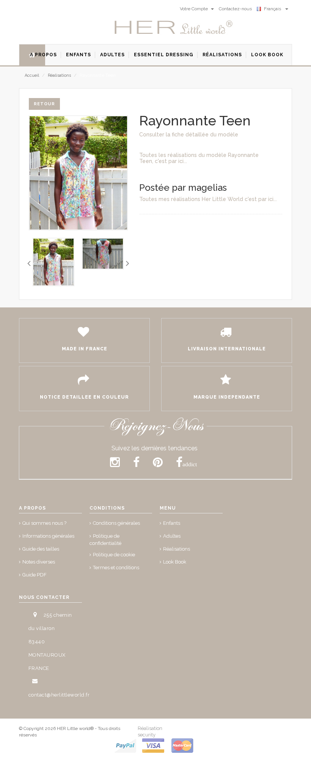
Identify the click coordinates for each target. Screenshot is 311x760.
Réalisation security (150, 731)
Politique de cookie (114, 554)
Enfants (171, 523)
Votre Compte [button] (194, 8)
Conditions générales (116, 523)
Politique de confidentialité (105, 539)
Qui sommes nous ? (44, 523)
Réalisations (59, 75)
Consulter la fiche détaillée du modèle (188, 134)
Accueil (32, 75)
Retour (44, 103)
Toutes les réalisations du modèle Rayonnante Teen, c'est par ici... (199, 158)
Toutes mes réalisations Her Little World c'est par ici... (208, 199)
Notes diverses (38, 562)
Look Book (174, 562)
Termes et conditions (116, 567)
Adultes (172, 536)
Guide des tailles (40, 549)
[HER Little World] (174, 27)
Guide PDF (34, 575)
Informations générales (48, 536)
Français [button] (273, 8)
